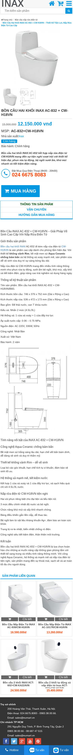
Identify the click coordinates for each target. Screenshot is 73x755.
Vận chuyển (36, 209)
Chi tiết (27, 619)
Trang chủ (7, 20)
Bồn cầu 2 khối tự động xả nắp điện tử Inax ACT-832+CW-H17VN (54, 684)
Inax (21, 136)
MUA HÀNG (23, 191)
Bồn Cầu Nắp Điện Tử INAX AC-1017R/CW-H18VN (54, 626)
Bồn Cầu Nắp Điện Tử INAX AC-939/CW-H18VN (18, 626)
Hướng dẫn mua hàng (37, 215)
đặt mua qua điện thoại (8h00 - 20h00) (34, 173)
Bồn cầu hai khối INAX (13, 246)
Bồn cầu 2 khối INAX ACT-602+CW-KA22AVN (18, 684)
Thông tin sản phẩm (36, 204)
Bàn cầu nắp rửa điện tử (26, 20)
